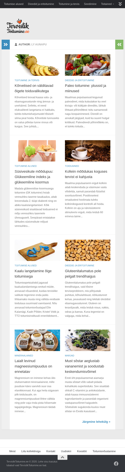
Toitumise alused (13, 4)
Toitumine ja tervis (69, 4)
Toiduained (72, 166)
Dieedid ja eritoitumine (41, 4)
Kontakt (50, 451)
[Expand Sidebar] (6, 44)
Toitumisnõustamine (104, 451)
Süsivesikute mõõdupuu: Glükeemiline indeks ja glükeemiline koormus (34, 176)
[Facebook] (116, 463)
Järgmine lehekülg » (96, 421)
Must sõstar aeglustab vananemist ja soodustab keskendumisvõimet (84, 366)
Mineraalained (24, 355)
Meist (12, 451)
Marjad (69, 355)
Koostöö (82, 451)
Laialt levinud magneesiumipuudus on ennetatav (33, 366)
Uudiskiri (66, 451)
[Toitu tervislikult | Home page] (18, 26)
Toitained (106, 4)
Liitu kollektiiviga (31, 451)
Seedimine (90, 4)
